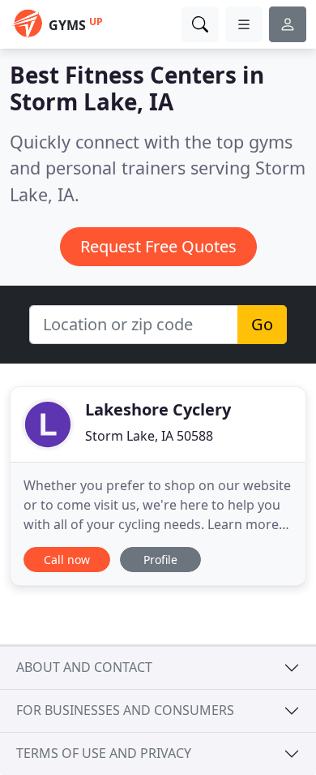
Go (262, 324)
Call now (67, 559)
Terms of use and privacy (103, 753)
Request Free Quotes (158, 246)
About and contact (84, 667)
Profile (160, 559)
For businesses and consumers (125, 710)
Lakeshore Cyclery (158, 409)
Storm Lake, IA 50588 (149, 436)
